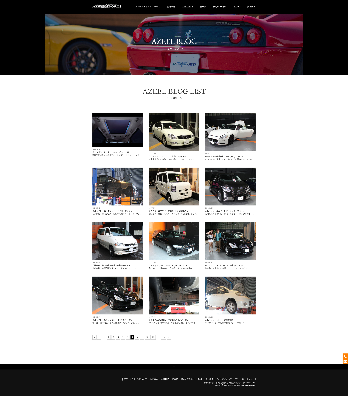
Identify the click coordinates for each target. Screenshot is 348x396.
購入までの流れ (220, 7)
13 (163, 337)
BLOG (237, 7)
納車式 (203, 7)
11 (153, 337)
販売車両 (171, 7)
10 (147, 337)
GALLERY (187, 7)
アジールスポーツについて (147, 7)
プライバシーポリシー (244, 379)
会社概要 (251, 7)
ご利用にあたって (224, 379)
